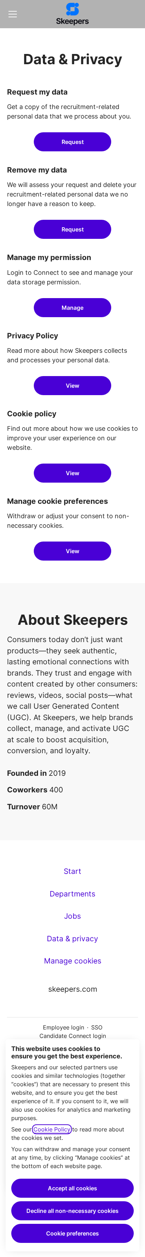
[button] (72, 551)
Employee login (63, 1027)
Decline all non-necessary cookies (72, 1210)
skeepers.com (72, 989)
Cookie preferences (72, 1233)
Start (72, 871)
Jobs (72, 916)
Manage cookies (72, 960)
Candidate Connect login (72, 1035)
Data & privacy (72, 938)
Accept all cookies (72, 1188)
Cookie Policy (51, 1129)
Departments (72, 893)
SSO (96, 1027)
